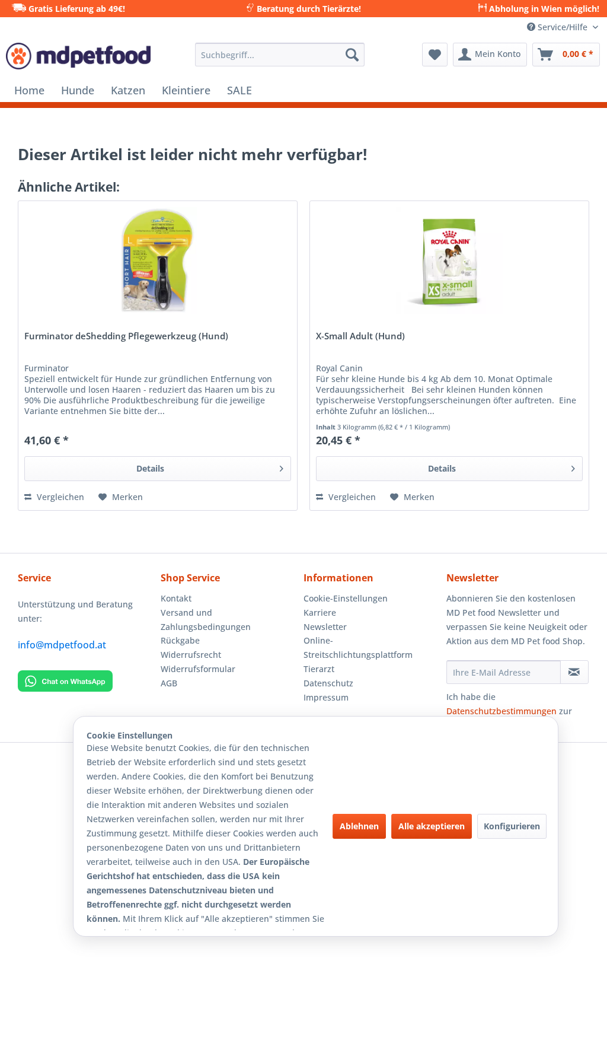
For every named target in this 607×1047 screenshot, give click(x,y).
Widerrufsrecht (191, 654)
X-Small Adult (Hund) (360, 337)
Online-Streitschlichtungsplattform (358, 647)
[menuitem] (280, 54)
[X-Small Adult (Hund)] (449, 260)
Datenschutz (328, 683)
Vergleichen (59, 496)
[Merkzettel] (435, 54)
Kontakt (176, 598)
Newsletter (325, 626)
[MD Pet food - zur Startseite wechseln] (78, 57)
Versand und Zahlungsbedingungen (206, 619)
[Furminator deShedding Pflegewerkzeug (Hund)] (157, 260)
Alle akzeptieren (431, 826)
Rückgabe (180, 640)
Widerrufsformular (198, 668)
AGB (169, 683)
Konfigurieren (512, 826)
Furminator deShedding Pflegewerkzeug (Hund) (126, 337)
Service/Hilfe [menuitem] (562, 27)
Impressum (326, 697)
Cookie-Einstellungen (346, 598)
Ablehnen (359, 826)
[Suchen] (352, 54)
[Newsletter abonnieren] (574, 672)
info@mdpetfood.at (62, 644)
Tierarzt (319, 668)
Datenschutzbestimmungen (501, 711)
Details (150, 468)
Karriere (320, 612)
